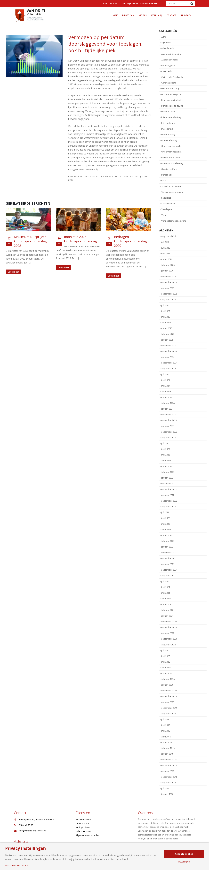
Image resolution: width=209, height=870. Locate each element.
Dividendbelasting (170, 88)
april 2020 (166, 667)
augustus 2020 (168, 644)
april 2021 (166, 598)
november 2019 (169, 696)
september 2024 (169, 362)
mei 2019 (165, 730)
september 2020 (169, 638)
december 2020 (169, 621)
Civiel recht (166, 71)
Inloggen (186, 15)
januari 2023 (167, 477)
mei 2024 (165, 385)
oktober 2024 (167, 356)
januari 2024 (167, 408)
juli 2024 (165, 374)
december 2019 (169, 690)
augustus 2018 (168, 782)
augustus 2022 (168, 506)
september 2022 (169, 500)
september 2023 (169, 431)
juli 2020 (165, 650)
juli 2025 (165, 305)
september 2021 (169, 569)
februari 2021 (168, 609)
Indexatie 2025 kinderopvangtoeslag (80, 239)
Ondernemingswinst (171, 151)
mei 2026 (165, 253)
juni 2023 (165, 449)
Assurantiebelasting (171, 53)
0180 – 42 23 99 (110, 3)
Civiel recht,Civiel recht (172, 77)
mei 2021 (165, 592)
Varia (164, 215)
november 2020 (169, 627)
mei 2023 (165, 454)
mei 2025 (165, 316)
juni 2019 (165, 725)
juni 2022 (165, 517)
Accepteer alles (184, 853)
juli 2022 (165, 512)
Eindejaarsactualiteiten (172, 100)
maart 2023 (166, 466)
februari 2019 (168, 748)
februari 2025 (168, 333)
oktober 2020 (167, 633)
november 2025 (169, 282)
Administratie (82, 823)
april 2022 (166, 529)
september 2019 (169, 707)
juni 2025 (165, 311)
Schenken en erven (171, 186)
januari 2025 (167, 339)
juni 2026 (165, 247)
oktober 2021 (167, 564)
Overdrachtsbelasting (172, 163)
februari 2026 (168, 264)
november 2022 (169, 489)
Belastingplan (168, 65)
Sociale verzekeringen (172, 192)
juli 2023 (165, 443)
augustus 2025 (168, 299)
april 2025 (166, 322)
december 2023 (169, 414)
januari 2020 (167, 684)
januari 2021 (167, 615)
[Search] (192, 3)
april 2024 (166, 391)
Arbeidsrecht (167, 48)
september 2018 (169, 776)
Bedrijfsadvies (83, 827)
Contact (171, 15)
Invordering (167, 128)
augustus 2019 (168, 713)
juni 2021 (165, 587)
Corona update (168, 82)
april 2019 (166, 736)
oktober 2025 (167, 288)
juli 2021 (165, 581)
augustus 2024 (168, 368)
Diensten (127, 15)
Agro (163, 36)
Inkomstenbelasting (171, 117)
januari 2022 (167, 546)
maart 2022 (166, 535)
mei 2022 (165, 523)
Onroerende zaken (170, 157)
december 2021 (169, 552)
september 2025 (169, 293)
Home (115, 15)
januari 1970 (167, 794)
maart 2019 (166, 742)
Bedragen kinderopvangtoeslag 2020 (130, 241)
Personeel (166, 174)
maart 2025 (166, 328)
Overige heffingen (170, 169)
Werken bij (156, 15)
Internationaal (168, 123)
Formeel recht (168, 111)
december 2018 (169, 759)
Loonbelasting (168, 134)
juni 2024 (165, 380)
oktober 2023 (167, 425)
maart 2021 (166, 604)
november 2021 (169, 558)
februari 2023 (168, 472)
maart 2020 (166, 673)
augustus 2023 (168, 437)
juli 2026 (165, 241)
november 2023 (169, 420)
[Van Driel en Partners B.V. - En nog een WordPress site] (30, 15)
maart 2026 (166, 259)
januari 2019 (167, 753)
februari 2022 (168, 541)
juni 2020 (165, 656)
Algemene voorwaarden (87, 835)
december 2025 (169, 276)
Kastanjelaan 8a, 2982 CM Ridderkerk (140, 3)
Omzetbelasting (169, 140)
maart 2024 (166, 397)
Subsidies (166, 197)
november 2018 (169, 765)
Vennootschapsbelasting (173, 220)
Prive (163, 180)
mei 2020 (165, 661)
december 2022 (169, 483)
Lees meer (13, 271)
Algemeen (166, 42)
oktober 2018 (167, 771)
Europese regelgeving (172, 105)
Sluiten (25, 865)
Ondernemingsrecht (171, 145)
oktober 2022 (167, 495)
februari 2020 (168, 679)
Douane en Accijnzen (171, 94)
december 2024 (169, 345)
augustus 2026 (168, 236)
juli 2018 (165, 788)
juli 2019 (165, 719)
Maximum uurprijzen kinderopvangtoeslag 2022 (30, 241)
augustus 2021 (168, 575)
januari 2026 (167, 270)
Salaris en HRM (83, 831)
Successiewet (168, 203)
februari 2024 (168, 403)
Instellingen (184, 862)
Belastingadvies (83, 819)
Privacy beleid (12, 865)
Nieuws (142, 15)
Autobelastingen (169, 59)
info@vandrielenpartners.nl (32, 830)
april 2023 (166, 460)
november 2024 (169, 351)
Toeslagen (166, 209)
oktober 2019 (167, 702)
